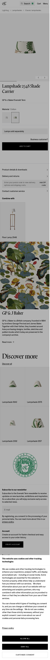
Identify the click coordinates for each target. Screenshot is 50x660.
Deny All (25, 647)
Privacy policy (8, 628)
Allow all (25, 639)
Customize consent (25, 655)
